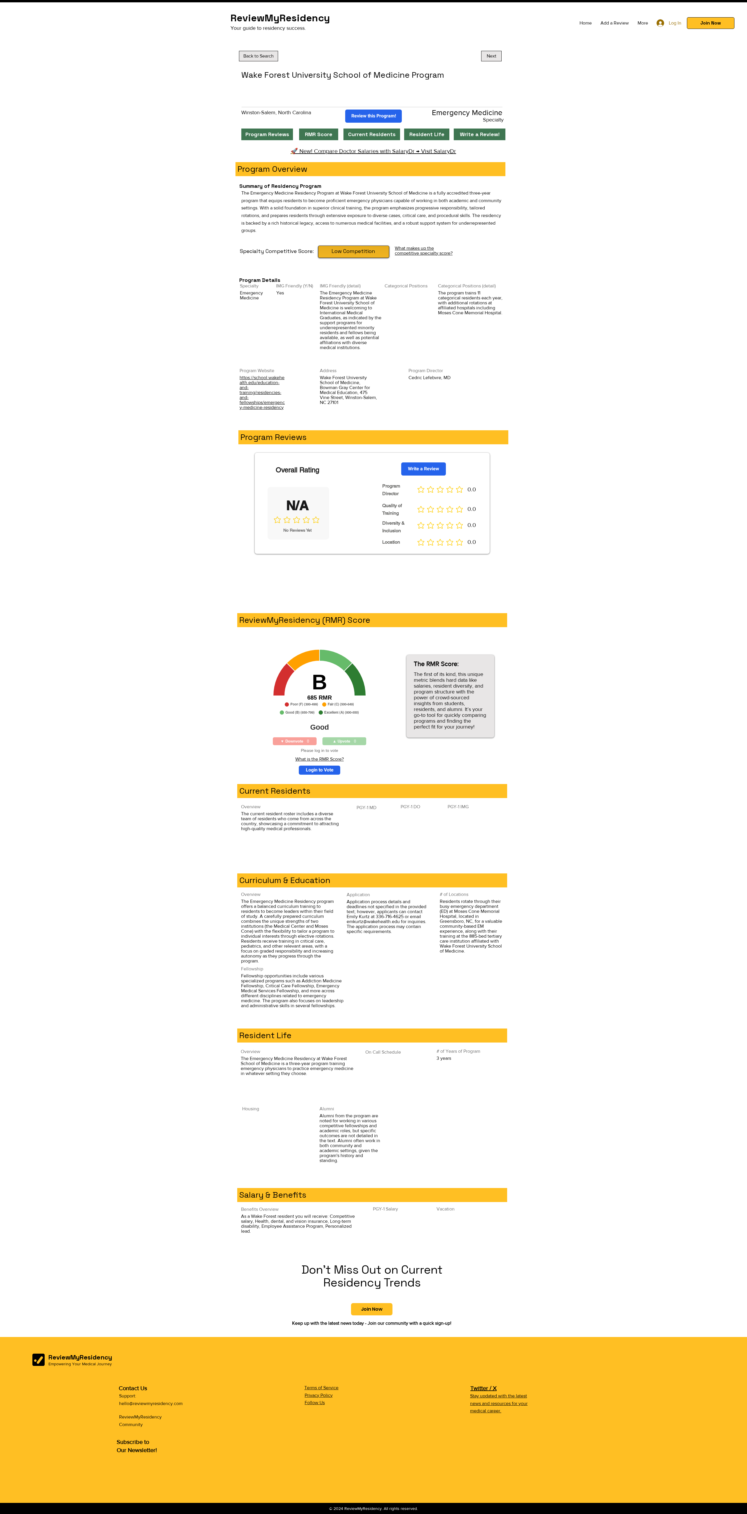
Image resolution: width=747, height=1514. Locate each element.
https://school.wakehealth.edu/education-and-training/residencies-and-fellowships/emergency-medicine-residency (262, 392)
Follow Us (315, 1402)
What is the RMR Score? (319, 759)
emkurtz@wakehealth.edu (373, 921)
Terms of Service (321, 1387)
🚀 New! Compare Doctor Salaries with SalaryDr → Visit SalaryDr (373, 151)
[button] (710, 23)
